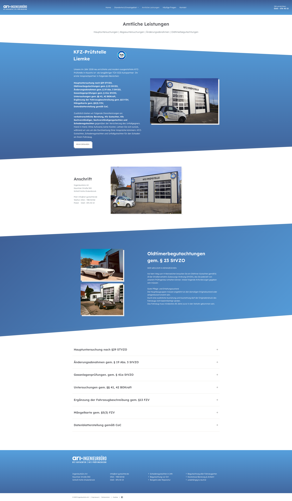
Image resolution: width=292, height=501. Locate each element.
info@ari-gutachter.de (87, 197)
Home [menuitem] (108, 7)
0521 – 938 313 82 (87, 200)
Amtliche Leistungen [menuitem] (150, 7)
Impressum (95, 497)
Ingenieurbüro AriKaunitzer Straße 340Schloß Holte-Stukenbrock (85, 188)
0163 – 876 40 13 (281, 8)
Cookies (115, 497)
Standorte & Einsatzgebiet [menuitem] (125, 7)
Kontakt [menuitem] (183, 7)
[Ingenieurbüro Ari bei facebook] (121, 497)
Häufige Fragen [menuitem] (169, 7)
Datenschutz (106, 497)
